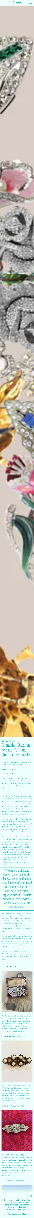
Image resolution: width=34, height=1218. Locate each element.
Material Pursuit (8, 741)
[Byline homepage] (17, 2)
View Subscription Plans (17, 1214)
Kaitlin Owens (10, 769)
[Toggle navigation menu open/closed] (30, 3)
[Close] (30, 1195)
